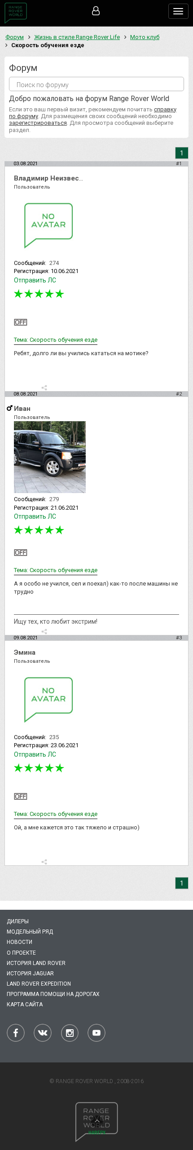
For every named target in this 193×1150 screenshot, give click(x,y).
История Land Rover (36, 963)
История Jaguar (30, 973)
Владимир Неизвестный (55, 178)
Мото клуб (144, 37)
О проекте (21, 953)
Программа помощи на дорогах (53, 994)
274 (54, 263)
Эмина (24, 652)
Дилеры (18, 921)
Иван (22, 409)
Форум (14, 37)
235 (54, 737)
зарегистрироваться (38, 122)
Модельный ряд (30, 932)
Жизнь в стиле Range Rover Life (77, 37)
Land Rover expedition (39, 984)
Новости (19, 942)
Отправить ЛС (35, 280)
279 (54, 499)
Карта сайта (25, 1004)
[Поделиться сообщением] (44, 387)
